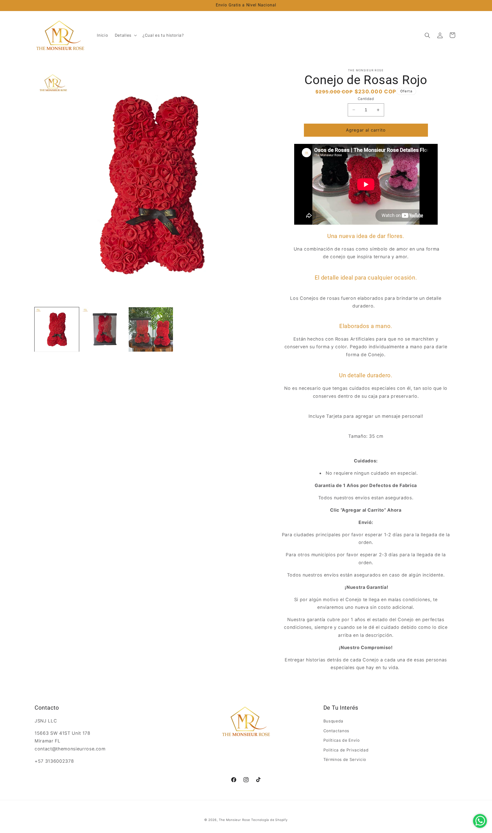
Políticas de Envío (341, 740)
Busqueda (333, 721)
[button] (125, 35)
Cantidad (366, 98)
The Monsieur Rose (234, 820)
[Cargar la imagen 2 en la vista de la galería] (104, 329)
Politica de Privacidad (346, 750)
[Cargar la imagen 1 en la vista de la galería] (57, 329)
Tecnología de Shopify (269, 820)
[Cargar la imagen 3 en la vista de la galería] (151, 329)
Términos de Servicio (344, 759)
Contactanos (336, 730)
